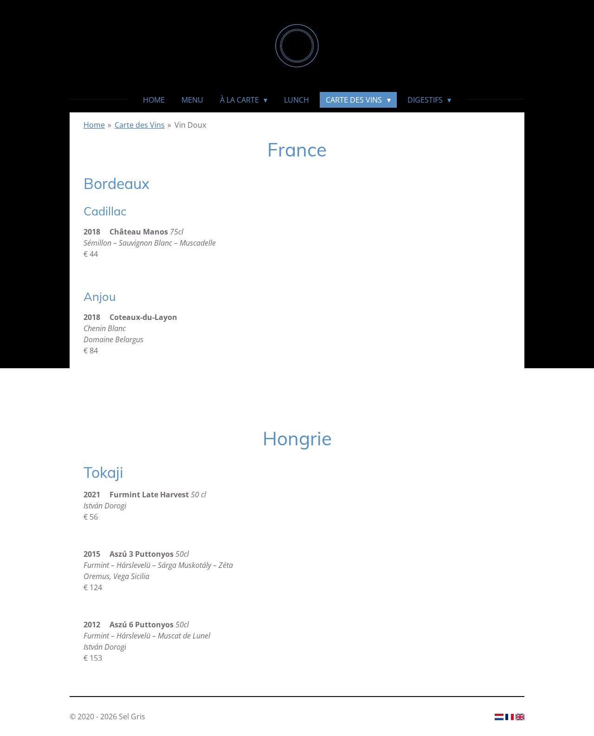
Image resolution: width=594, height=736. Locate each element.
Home (94, 125)
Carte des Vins (140, 125)
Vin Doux (190, 125)
